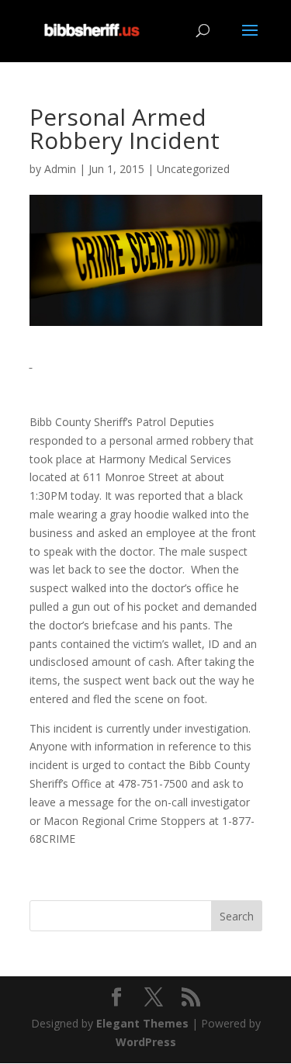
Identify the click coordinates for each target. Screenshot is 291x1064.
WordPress (146, 1042)
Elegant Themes (142, 1023)
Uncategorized (193, 168)
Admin (60, 168)
